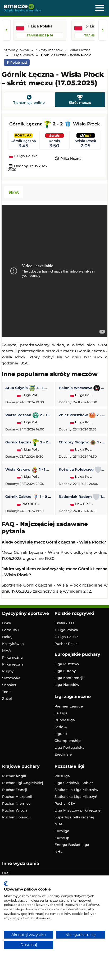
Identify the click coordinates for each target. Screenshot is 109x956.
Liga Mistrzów (66, 664)
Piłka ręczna (13, 664)
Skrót (13, 192)
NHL (58, 851)
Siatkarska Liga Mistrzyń (75, 796)
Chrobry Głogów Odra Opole (82, 442)
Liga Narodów (66, 684)
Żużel (7, 698)
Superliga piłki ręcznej (74, 817)
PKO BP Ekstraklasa (30, 504)
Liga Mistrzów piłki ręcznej (78, 810)
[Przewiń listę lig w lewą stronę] (7, 30)
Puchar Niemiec (16, 803)
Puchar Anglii (14, 776)
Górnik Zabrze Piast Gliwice (28, 496)
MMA (6, 650)
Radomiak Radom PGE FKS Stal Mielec (82, 496)
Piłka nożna (12, 657)
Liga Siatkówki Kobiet (73, 783)
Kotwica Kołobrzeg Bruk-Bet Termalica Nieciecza (82, 469)
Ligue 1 (60, 734)
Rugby (7, 671)
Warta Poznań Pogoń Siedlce (28, 415)
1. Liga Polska (25, 156)
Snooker (9, 685)
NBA (58, 824)
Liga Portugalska (69, 747)
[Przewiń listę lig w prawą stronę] (102, 30)
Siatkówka (11, 678)
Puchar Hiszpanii (17, 796)
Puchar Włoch (14, 810)
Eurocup (61, 838)
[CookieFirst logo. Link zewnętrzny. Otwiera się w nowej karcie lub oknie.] (6, 883)
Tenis (6, 692)
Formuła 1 (10, 630)
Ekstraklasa (64, 623)
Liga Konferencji (68, 678)
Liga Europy (65, 671)
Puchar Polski (66, 643)
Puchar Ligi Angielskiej (22, 783)
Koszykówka (13, 643)
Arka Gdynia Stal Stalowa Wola (28, 388)
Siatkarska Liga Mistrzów (76, 790)
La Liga (60, 713)
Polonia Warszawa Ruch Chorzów (82, 388)
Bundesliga (64, 720)
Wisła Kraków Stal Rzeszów (28, 469)
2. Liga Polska (66, 637)
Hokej (7, 637)
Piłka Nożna (67, 158)
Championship (67, 740)
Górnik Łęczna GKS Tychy (28, 442)
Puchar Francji (14, 790)
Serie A (60, 727)
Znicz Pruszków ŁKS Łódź (82, 415)
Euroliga (61, 831)
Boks (6, 623)
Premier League (68, 706)
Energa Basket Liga (71, 844)
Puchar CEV (64, 803)
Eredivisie (63, 754)
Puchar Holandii (16, 817)
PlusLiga (62, 776)
